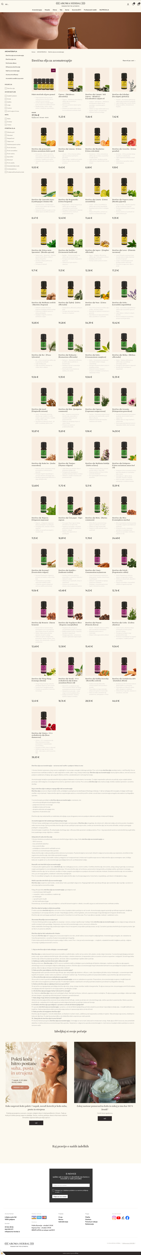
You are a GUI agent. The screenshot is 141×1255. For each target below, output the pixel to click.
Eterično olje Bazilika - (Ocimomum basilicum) (68, 251)
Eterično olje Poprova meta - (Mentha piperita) (123, 201)
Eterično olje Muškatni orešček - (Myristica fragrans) (44, 304)
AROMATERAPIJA (42, 52)
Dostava (88, 1219)
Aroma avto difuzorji (12, 74)
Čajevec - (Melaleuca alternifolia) (66, 96)
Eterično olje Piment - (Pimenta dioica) (93, 624)
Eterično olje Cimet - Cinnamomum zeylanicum (95, 571)
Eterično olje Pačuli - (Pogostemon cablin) (120, 571)
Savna (67, 10)
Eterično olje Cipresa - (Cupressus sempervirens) (95, 410)
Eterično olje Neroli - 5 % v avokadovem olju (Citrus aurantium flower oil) (69, 681)
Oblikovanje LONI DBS (128, 1243)
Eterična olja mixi (11, 59)
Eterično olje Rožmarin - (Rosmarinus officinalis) (68, 356)
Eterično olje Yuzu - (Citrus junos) (95, 304)
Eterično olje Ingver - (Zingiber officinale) (97, 251)
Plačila (87, 1217)
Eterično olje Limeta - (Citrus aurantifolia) (96, 201)
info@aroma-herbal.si (12, 1232)
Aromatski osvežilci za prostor (15, 78)
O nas (60, 1217)
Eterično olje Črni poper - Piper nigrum (70, 519)
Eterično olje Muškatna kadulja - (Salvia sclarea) (97, 464)
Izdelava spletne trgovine (68, 1253)
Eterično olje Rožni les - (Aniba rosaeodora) (43, 464)
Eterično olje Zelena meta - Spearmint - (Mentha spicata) (43, 251)
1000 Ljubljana (10, 1219)
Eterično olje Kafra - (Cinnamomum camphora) (95, 356)
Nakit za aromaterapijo (13, 71)
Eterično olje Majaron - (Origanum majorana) (40, 519)
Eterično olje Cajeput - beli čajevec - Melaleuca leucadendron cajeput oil (95, 97)
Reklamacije (89, 1224)
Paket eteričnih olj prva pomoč (43, 94)
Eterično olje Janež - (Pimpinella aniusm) (39, 410)
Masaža (47, 10)
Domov (33, 52)
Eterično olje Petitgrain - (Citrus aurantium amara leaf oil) (123, 465)
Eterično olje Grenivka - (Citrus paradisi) (124, 150)
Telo (61, 10)
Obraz (55, 10)
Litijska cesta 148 (10, 1217)
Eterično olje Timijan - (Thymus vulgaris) (67, 464)
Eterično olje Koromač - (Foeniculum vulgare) (41, 571)
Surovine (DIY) (76, 10)
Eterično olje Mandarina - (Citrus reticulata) (95, 150)
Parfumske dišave (11, 63)
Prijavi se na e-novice (60, 1196)
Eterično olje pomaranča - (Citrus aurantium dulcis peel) (43, 150)
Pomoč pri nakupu (91, 1222)
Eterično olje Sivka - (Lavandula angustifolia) (121, 304)
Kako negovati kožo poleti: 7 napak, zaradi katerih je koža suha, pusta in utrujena (36, 1108)
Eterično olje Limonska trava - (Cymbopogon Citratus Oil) (43, 201)
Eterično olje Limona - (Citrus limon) (70, 150)
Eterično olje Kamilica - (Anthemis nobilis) (67, 571)
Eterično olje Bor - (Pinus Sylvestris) (41, 356)
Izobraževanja (63, 1222)
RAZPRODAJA (104, 10)
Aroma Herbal (9, 1214)
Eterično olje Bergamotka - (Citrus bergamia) (69, 201)
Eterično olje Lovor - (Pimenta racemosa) (123, 251)
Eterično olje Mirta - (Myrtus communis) (96, 519)
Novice (61, 1219)
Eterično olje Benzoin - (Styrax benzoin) (43, 624)
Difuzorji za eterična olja (13, 67)
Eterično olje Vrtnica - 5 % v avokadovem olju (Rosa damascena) (42, 735)
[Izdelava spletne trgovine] (76, 1253)
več (36, 1123)
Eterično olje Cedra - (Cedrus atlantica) (123, 624)
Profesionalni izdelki (90, 10)
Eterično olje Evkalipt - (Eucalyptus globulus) (121, 96)
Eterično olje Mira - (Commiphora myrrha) (121, 519)
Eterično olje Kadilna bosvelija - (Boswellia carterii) (97, 680)
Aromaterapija (37, 10)
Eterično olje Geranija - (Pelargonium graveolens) (122, 410)
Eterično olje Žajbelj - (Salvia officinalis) (69, 304)
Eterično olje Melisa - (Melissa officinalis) (123, 356)
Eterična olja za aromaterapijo (15, 55)
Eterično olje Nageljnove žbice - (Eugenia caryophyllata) (70, 624)
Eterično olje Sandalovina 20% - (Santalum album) (124, 680)
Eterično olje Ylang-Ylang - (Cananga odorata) (42, 680)
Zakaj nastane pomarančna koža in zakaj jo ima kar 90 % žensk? (105, 1108)
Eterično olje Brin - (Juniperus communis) (70, 410)
